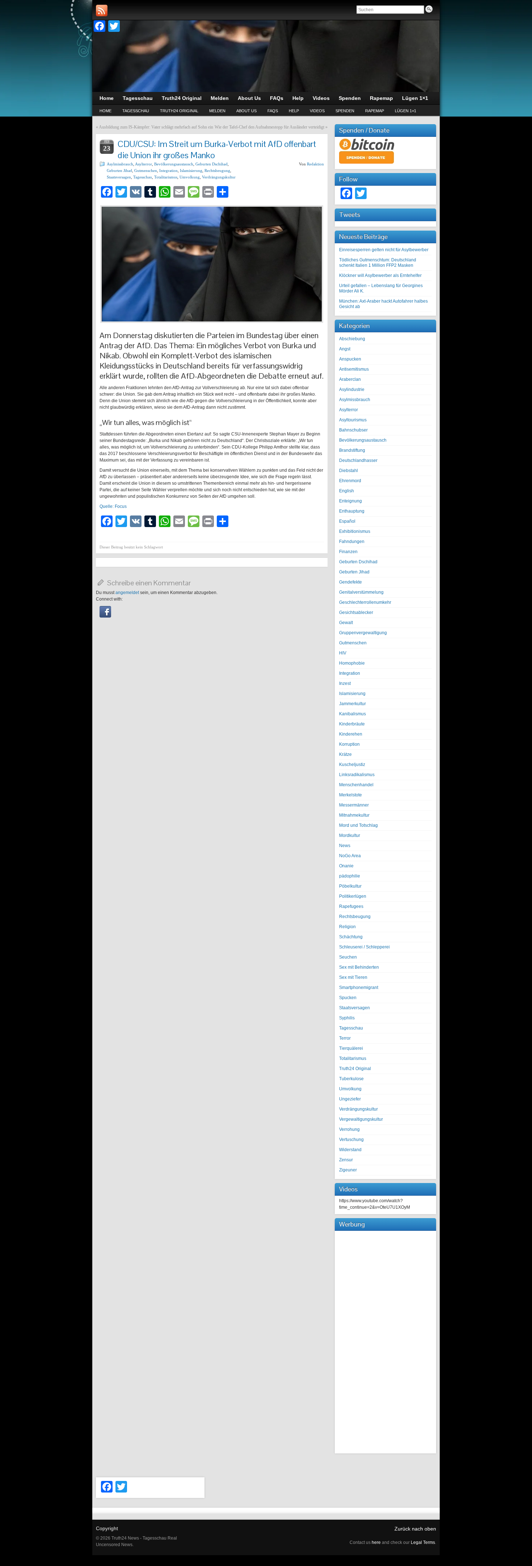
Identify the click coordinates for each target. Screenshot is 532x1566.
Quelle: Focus (113, 506)
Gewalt (346, 622)
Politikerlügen (352, 896)
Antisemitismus (354, 369)
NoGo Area (350, 855)
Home (105, 111)
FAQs (272, 111)
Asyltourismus (353, 419)
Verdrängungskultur (219, 177)
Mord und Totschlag (358, 825)
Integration (168, 170)
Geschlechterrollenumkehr (365, 602)
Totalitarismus (165, 177)
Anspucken (350, 359)
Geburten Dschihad (211, 164)
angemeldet (127, 592)
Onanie (346, 865)
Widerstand (350, 1149)
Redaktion (315, 164)
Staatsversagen (119, 177)
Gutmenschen (145, 170)
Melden (217, 111)
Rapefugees (351, 906)
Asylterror (143, 164)
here (376, 1542)
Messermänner (354, 805)
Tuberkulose (351, 1078)
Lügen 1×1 (405, 111)
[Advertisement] (385, 1341)
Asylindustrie (351, 389)
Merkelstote (350, 794)
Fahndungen (351, 541)
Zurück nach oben (415, 1529)
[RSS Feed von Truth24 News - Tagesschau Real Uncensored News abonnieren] (101, 10)
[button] (105, 616)
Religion (347, 926)
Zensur (346, 1159)
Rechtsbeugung (217, 170)
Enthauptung (351, 511)
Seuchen (348, 957)
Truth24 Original (179, 111)
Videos (317, 111)
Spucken (347, 997)
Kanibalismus (352, 713)
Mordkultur (349, 835)
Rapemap (374, 111)
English (346, 490)
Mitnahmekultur (354, 815)
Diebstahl (348, 470)
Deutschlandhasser (358, 460)
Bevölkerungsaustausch (173, 164)
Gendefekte (350, 582)
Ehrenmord (350, 480)
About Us (246, 111)
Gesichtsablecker (356, 612)
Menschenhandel (356, 784)
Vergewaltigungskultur (361, 1119)
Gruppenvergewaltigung (363, 632)
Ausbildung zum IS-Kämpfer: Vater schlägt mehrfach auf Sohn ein (156, 127)
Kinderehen (350, 734)
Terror (345, 1038)
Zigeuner (348, 1170)
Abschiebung (352, 338)
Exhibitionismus (354, 531)
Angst (344, 348)
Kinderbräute (352, 724)
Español (347, 521)
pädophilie (349, 876)
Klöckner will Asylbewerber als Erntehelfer (380, 275)
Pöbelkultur (350, 886)
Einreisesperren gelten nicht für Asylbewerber (383, 249)
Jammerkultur (352, 703)
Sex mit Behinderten (359, 967)
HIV (342, 653)
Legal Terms (423, 1542)
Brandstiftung (352, 450)
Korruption (349, 744)
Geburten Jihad (119, 170)
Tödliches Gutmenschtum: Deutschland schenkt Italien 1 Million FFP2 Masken (377, 262)
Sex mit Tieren (353, 977)
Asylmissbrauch (120, 164)
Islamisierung (191, 170)
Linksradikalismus (357, 774)
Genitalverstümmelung (361, 592)
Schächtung (351, 936)
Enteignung (350, 501)
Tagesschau (135, 111)
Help (294, 111)
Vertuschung (351, 1139)
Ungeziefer (350, 1099)
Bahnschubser (353, 430)
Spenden (344, 111)
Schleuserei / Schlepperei (364, 947)
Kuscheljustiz (352, 764)
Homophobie (352, 663)
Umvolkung (190, 177)
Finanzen (348, 551)
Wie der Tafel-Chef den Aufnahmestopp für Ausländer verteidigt (269, 127)
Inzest (345, 683)
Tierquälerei (351, 1048)
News (344, 845)
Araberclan (350, 379)
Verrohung (349, 1129)
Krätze (345, 754)
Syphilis (347, 1017)
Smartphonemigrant (358, 987)
